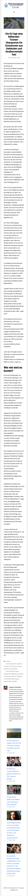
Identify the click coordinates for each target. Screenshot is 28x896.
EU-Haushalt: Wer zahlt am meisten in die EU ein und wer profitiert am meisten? (13, 666)
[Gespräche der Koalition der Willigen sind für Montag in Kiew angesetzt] (14, 793)
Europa (8, 661)
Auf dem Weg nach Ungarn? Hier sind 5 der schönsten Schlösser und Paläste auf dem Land (14, 745)
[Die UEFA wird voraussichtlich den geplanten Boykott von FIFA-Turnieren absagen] (14, 765)
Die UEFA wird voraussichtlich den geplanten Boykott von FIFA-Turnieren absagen (14, 774)
